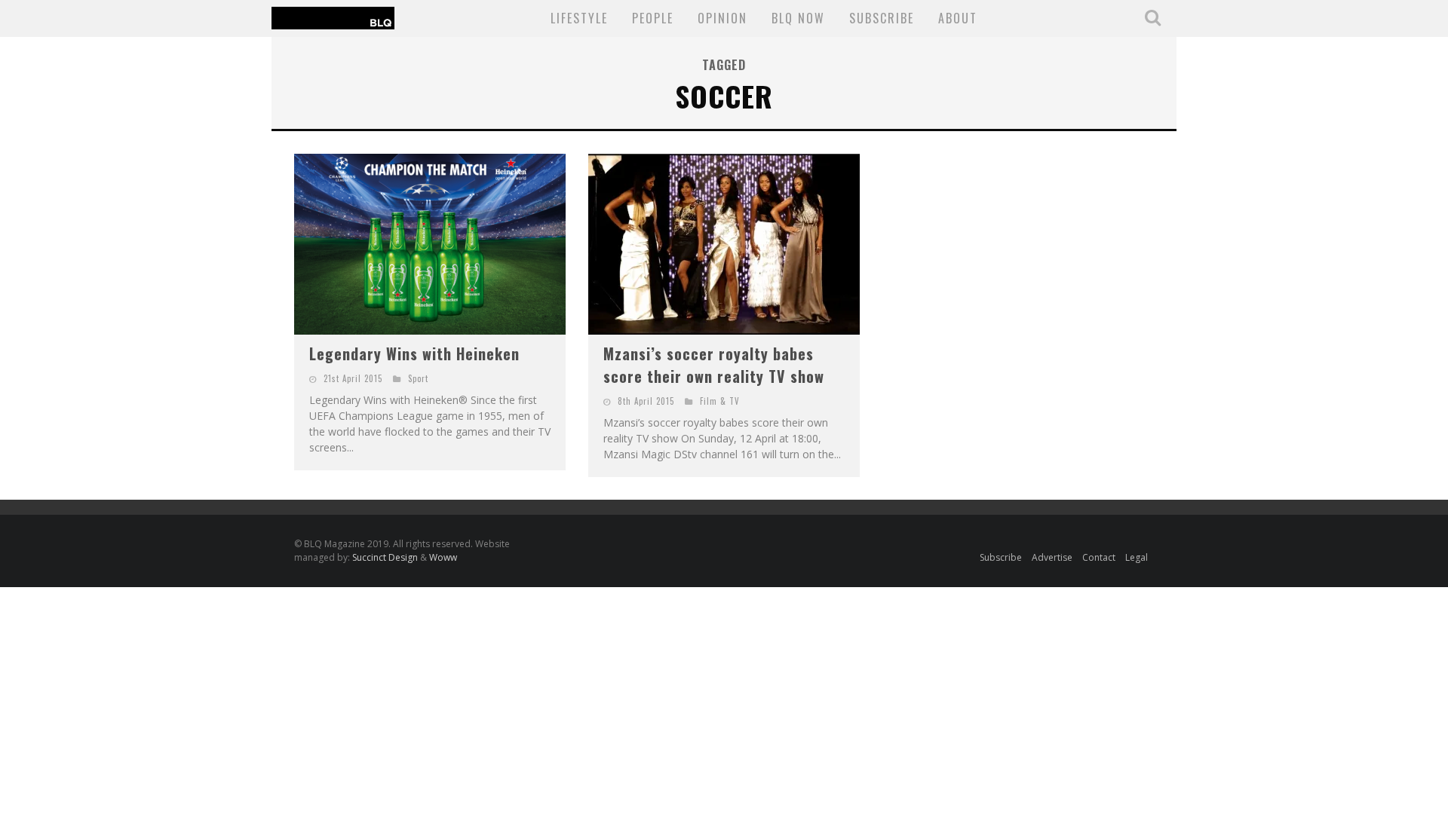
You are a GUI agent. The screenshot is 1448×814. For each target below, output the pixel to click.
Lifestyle (579, 18)
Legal (1136, 557)
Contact (1098, 557)
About (957, 18)
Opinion (722, 18)
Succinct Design (386, 557)
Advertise (1052, 557)
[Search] (1155, 17)
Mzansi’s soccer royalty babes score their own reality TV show (713, 364)
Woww (443, 557)
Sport (418, 378)
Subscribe (1001, 557)
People (652, 18)
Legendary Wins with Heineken (414, 353)
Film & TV (720, 401)
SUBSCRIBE (881, 18)
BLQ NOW (798, 18)
